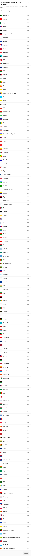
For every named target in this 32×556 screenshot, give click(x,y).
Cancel (26, 553)
